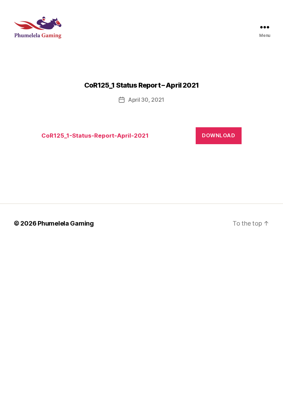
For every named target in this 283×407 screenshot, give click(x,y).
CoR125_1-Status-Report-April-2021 (95, 135)
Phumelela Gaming (66, 223)
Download (218, 135)
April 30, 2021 (146, 99)
